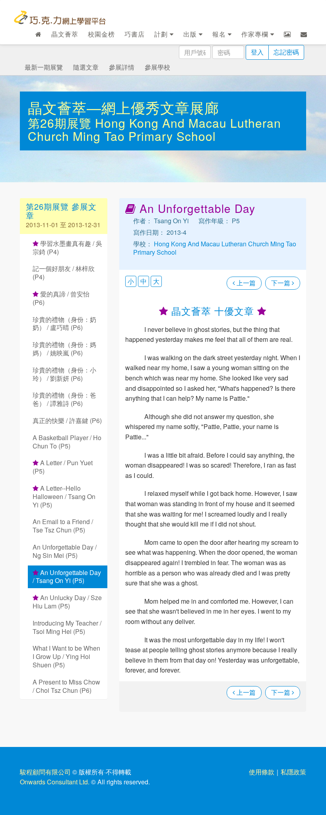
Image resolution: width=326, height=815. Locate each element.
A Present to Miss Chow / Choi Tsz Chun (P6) (66, 686)
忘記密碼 (286, 52)
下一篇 (281, 282)
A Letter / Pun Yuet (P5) (63, 467)
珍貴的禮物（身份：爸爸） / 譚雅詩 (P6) (64, 399)
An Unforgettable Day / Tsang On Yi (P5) (67, 576)
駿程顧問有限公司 (45, 771)
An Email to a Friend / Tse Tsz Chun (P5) (63, 525)
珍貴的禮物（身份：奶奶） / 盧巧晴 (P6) (64, 323)
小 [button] (131, 281)
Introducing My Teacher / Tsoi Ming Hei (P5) (67, 627)
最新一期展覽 (44, 67)
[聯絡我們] (304, 34)
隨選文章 (86, 67)
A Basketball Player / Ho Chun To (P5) (67, 441)
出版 (191, 34)
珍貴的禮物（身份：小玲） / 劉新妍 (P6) (64, 374)
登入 (257, 52)
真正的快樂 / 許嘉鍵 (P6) (67, 420)
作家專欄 (255, 34)
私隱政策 (293, 771)
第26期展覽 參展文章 (61, 211)
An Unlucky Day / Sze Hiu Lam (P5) (67, 601)
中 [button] (143, 281)
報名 (220, 34)
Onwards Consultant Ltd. (54, 781)
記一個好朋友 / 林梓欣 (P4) (64, 272)
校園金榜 (101, 34)
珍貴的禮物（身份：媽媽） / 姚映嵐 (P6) (64, 348)
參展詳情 (121, 67)
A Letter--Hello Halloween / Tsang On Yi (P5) (64, 496)
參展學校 (157, 67)
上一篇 (245, 282)
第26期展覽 (61, 122)
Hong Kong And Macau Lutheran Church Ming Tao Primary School (154, 129)
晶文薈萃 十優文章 (212, 311)
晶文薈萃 (64, 34)
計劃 (162, 34)
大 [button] (156, 281)
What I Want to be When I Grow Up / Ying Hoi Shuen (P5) (66, 656)
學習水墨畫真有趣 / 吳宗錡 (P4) (67, 247)
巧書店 (134, 34)
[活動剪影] (287, 34)
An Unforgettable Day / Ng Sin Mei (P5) (65, 551)
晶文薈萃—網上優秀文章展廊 (123, 107)
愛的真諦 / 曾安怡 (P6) (61, 298)
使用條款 (261, 771)
